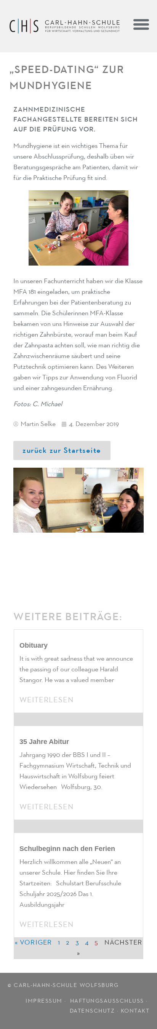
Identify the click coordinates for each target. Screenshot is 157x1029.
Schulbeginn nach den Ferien (67, 848)
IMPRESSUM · (47, 1001)
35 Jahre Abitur (44, 741)
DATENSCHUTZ (92, 1011)
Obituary (33, 645)
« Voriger (33, 942)
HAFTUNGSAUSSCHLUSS (107, 1001)
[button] (141, 24)
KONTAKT (135, 1011)
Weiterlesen (46, 700)
